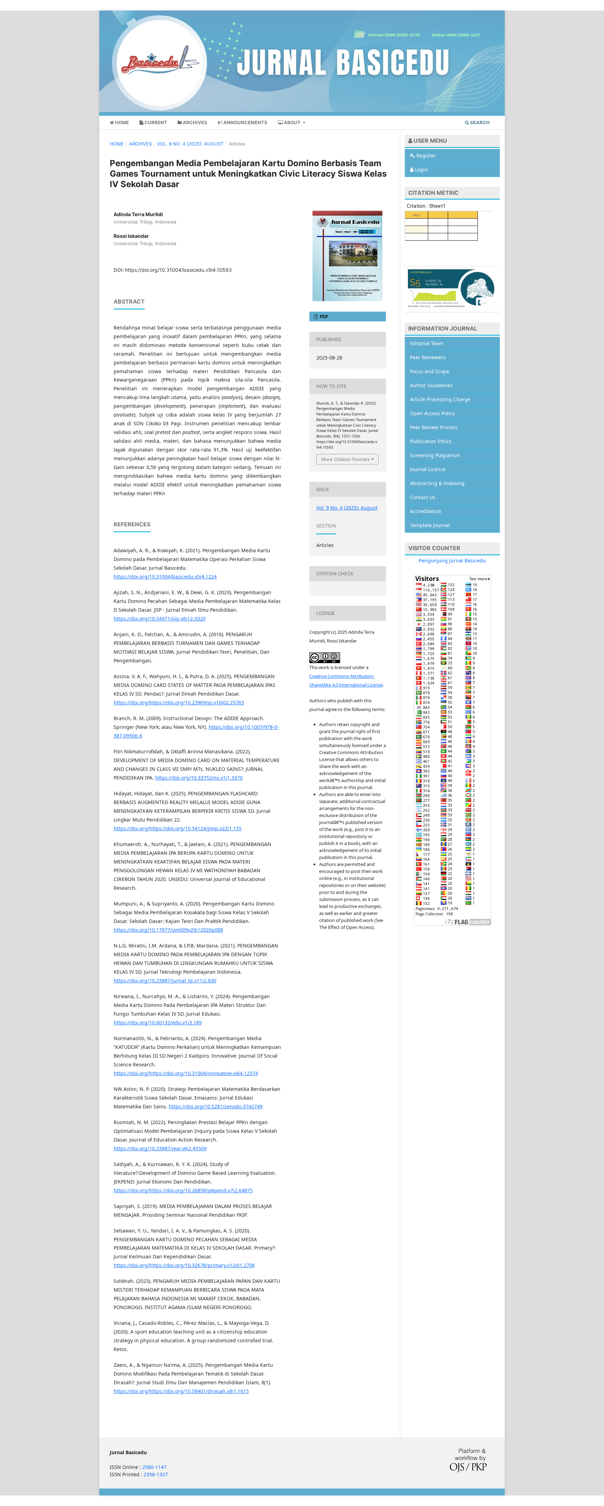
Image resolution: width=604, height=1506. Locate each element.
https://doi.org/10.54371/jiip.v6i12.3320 (160, 618)
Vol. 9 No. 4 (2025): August (190, 144)
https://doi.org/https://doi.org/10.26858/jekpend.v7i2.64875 (183, 1190)
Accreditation (425, 511)
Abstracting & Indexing (437, 483)
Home (121, 122)
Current (155, 122)
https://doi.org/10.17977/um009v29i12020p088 (168, 929)
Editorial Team (427, 343)
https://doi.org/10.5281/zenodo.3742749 (216, 1106)
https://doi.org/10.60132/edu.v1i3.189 (158, 1022)
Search (479, 122)
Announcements (244, 122)
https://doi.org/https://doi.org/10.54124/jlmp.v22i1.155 (178, 828)
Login (421, 169)
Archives (194, 122)
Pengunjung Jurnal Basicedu (452, 560)
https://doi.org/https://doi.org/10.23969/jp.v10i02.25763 (179, 702)
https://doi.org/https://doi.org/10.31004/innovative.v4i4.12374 (186, 1073)
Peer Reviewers (428, 357)
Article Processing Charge (440, 399)
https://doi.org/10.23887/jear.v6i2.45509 (160, 1148)
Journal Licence (428, 469)
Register (425, 155)
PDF (324, 316)
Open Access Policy (432, 413)
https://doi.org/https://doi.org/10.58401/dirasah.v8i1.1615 (181, 1391)
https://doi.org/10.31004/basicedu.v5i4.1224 (165, 576)
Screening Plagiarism (435, 455)
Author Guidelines (431, 385)
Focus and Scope (429, 371)
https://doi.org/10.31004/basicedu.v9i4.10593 (178, 270)
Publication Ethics (431, 441)
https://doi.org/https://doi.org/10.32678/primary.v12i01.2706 (184, 1265)
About (292, 122)
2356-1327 (156, 1474)
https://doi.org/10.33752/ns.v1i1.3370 (199, 777)
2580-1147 (154, 1467)
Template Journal (430, 525)
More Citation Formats (345, 459)
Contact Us (422, 497)
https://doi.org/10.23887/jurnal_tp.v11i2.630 (165, 980)
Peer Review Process (434, 427)
